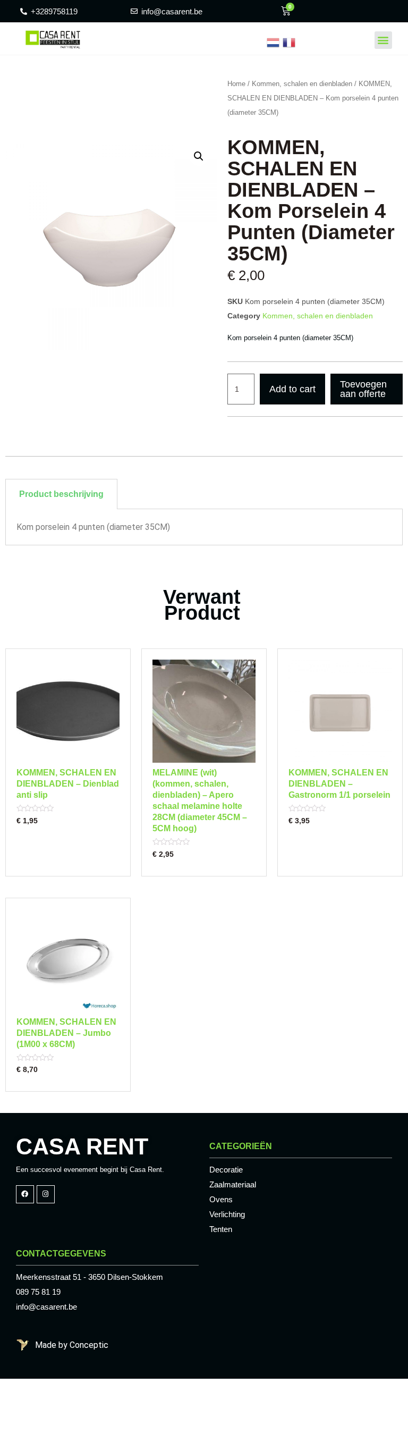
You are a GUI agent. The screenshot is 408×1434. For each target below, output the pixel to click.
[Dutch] (273, 41)
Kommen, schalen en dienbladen (302, 84)
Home (236, 84)
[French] (289, 41)
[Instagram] (46, 1194)
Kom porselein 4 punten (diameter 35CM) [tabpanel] (93, 527)
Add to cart (292, 389)
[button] (383, 40)
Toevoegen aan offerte (363, 389)
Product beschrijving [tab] (61, 494)
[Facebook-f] (25, 1194)
